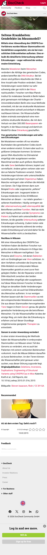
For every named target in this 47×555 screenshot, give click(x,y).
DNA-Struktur (27, 75)
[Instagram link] (23, 512)
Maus (33, 89)
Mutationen (15, 69)
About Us (6, 468)
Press (4, 477)
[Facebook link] (10, 512)
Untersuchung (30, 219)
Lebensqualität (33, 206)
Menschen (31, 69)
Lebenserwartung (13, 206)
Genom (25, 307)
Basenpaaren (32, 123)
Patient (4, 216)
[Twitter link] (16, 512)
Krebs (12, 189)
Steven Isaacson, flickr (22, 386)
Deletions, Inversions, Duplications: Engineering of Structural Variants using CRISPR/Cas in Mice (21, 370)
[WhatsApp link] (37, 512)
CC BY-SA (39, 386)
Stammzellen (30, 296)
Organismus (30, 179)
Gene (12, 165)
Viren (29, 259)
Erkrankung (22, 130)
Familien (26, 209)
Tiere (3, 307)
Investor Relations (10, 473)
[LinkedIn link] (30, 512)
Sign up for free (23, 541)
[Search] (44, 8)
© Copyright (5, 429)
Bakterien (37, 256)
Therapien (32, 324)
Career (5, 482)
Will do (23, 535)
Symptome (34, 213)
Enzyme (18, 256)
